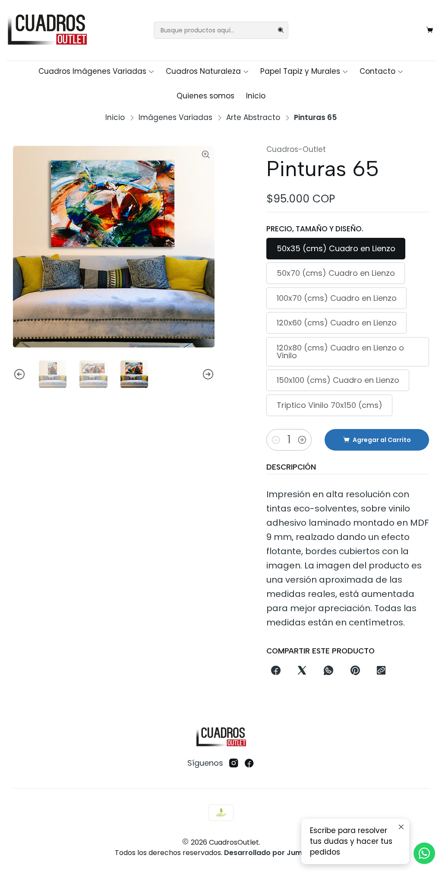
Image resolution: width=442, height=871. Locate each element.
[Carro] (430, 30)
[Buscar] (281, 30)
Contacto (377, 71)
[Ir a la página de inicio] (47, 30)
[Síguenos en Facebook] (249, 763)
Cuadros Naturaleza (203, 71)
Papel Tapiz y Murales (300, 71)
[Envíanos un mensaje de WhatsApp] (424, 853)
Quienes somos (205, 96)
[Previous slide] (19, 374)
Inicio (255, 96)
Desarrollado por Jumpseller (275, 853)
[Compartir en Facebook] (275, 670)
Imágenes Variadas (175, 117)
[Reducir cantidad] (276, 439)
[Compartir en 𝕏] (302, 670)
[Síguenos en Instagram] (233, 763)
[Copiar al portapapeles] (381, 670)
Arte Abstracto (253, 117)
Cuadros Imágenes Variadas (92, 71)
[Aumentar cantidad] (302, 439)
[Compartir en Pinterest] (355, 670)
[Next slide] (208, 374)
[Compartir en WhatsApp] (328, 670)
